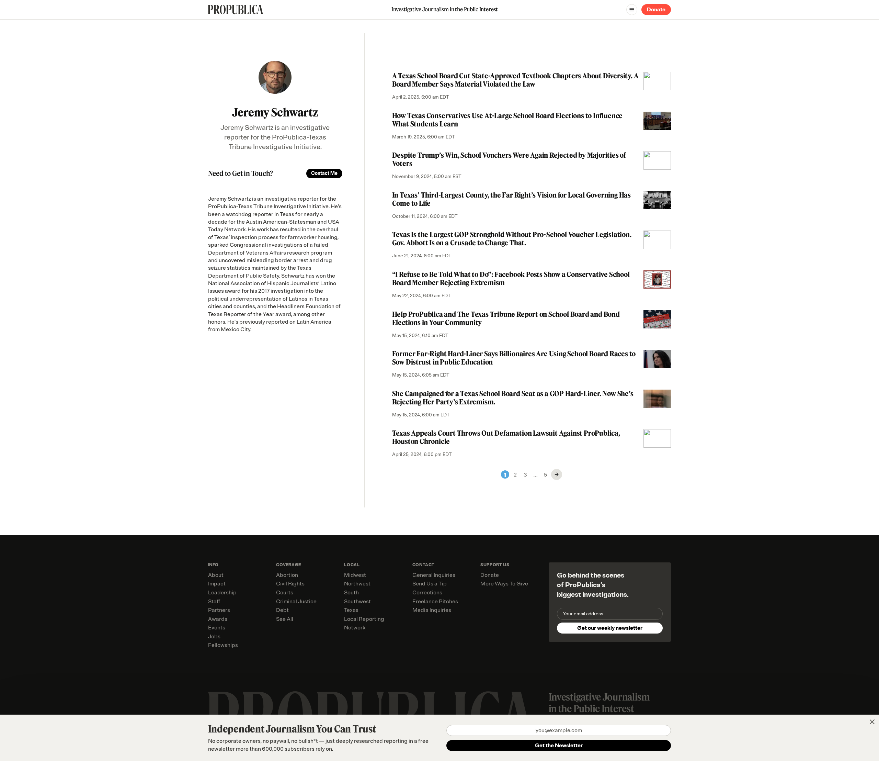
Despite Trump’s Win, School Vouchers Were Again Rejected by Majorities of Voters (509, 159)
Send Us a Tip (429, 583)
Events (216, 627)
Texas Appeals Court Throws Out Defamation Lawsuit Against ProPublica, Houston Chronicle (506, 437)
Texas (351, 610)
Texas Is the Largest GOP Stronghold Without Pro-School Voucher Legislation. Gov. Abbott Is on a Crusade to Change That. (511, 238)
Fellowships (223, 645)
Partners (219, 610)
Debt (282, 610)
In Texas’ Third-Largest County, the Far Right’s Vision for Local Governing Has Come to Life (511, 199)
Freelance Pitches (435, 601)
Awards (217, 619)
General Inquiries (433, 575)
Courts (284, 592)
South (351, 592)
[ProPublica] (235, 9)
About (216, 575)
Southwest (357, 601)
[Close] (872, 722)
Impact (217, 583)
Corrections (427, 592)
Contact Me (324, 173)
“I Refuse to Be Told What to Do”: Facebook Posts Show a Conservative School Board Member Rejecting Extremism (511, 278)
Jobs (214, 636)
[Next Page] (556, 474)
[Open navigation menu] (631, 9)
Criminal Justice (296, 601)
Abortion (287, 575)
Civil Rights (290, 583)
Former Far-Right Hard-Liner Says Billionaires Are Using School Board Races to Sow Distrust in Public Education (514, 357)
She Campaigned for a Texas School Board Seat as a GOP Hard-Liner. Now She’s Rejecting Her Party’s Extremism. (512, 397)
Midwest (355, 575)
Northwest (357, 583)
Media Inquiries (431, 610)
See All (284, 619)
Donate (656, 9)
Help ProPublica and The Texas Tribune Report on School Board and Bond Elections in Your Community (506, 318)
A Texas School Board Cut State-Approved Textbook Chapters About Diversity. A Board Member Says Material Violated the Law (515, 79)
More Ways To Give (504, 583)
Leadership (222, 592)
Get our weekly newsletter (609, 628)
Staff (214, 601)
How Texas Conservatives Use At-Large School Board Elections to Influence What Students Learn (507, 119)
